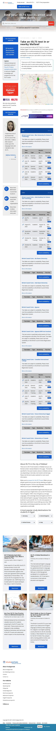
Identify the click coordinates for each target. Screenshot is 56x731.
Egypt (34, 38)
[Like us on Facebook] (5, 708)
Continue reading (25, 57)
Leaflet (47, 104)
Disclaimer (8, 723)
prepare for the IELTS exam (35, 480)
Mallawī (40, 38)
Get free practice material (10, 39)
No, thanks (47, 726)
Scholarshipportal (7, 690)
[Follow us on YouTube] (14, 708)
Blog (4, 723)
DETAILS (49, 157)
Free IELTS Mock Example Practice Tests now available (10, 51)
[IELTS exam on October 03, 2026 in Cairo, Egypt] (23, 238)
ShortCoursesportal (8, 693)
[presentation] (4, 125)
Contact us (5, 676)
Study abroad (20, 2)
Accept (40, 726)
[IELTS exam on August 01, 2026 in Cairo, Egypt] (23, 224)
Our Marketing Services (9, 672)
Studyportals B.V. (19, 720)
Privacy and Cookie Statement (19, 723)
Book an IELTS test (24, 6)
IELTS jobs (44, 723)
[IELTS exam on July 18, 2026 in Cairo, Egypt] (23, 218)
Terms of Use (32, 723)
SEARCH (51, 23)
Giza (23, 130)
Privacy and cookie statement (17, 727)
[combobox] (25, 23)
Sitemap (39, 723)
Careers (5, 674)
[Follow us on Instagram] (10, 714)
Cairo (23, 192)
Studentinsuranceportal (9, 700)
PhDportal (5, 688)
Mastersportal (6, 686)
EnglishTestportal (7, 698)
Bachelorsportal (7, 683)
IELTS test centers (25, 38)
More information (27, 146)
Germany (13, 159)
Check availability (43, 184)
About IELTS (30, 2)
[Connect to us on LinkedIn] (10, 708)
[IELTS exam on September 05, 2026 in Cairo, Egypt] (23, 231)
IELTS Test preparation (42, 2)
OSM (52, 104)
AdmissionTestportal (8, 695)
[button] (35, 96)
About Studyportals (8, 669)
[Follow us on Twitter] (5, 714)
